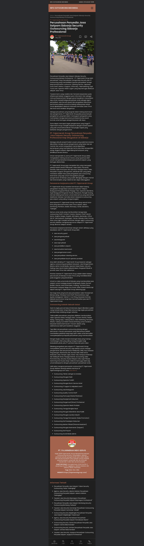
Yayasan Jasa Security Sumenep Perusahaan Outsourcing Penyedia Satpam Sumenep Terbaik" (74, 509)
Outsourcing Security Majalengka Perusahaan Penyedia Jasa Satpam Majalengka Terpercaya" (73, 514)
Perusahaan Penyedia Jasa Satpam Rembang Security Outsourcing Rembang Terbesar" (72, 504)
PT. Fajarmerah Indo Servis (59, 20)
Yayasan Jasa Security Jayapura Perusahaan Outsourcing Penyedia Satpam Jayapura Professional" (74, 533)
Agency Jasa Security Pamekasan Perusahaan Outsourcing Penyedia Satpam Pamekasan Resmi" (71, 519)
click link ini (73, 370)
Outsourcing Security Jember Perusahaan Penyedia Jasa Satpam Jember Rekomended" (73, 529)
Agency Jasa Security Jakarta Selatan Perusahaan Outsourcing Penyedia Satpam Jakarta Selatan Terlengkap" (71, 493)
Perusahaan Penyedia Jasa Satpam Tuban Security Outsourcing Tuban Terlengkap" (71, 487)
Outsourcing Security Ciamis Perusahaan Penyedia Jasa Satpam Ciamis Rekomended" (73, 524)
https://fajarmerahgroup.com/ (75, 472)
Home (52, 15)
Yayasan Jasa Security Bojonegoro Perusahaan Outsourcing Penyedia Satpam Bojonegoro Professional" (73, 499)
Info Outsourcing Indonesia (64, 8)
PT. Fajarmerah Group (63, 36)
